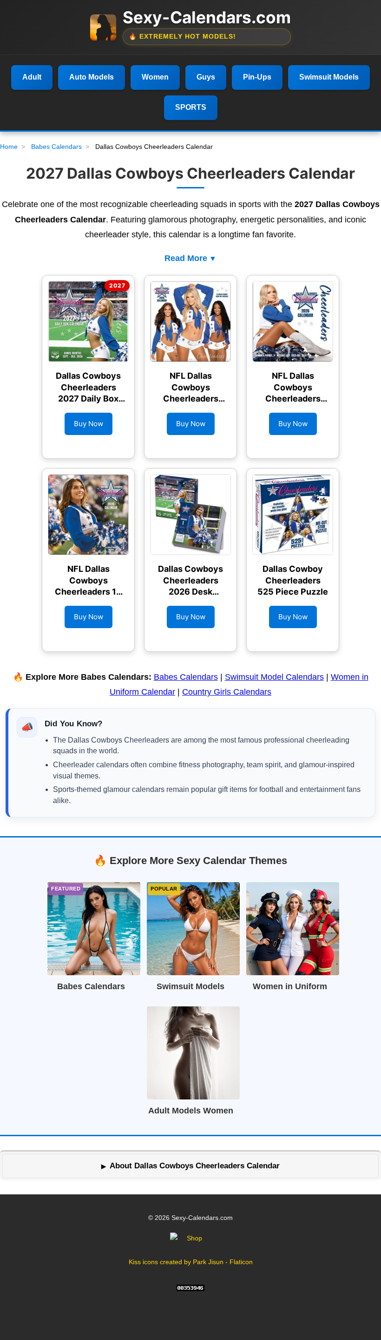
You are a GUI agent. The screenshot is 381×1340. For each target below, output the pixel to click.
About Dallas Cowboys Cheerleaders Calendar (195, 1165)
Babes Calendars (56, 146)
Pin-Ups (257, 77)
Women (155, 77)
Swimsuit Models (329, 77)
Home (9, 146)
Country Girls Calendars (226, 692)
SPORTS (190, 107)
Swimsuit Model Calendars (274, 677)
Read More (185, 258)
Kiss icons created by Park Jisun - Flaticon (191, 1262)
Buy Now (88, 423)
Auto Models (91, 77)
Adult (31, 77)
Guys (206, 77)
